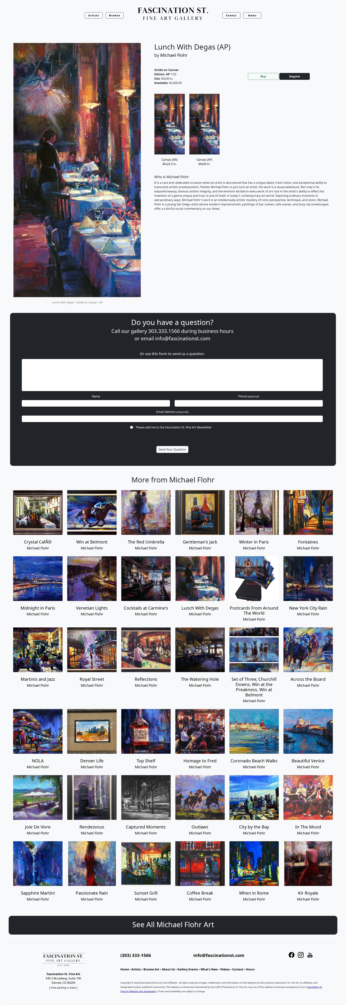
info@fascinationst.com (182, 338)
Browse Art (151, 969)
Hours (250, 969)
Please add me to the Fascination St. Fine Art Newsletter (174, 427)
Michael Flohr (174, 55)
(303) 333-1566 (135, 955)
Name (96, 396)
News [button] (252, 15)
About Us (168, 969)
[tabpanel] (241, 155)
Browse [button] (114, 15)
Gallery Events (188, 969)
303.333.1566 (164, 330)
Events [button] (231, 15)
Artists (136, 969)
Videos (225, 969)
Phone (248, 396)
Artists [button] (93, 15)
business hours (215, 330)
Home (124, 969)
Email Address (172, 412)
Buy (263, 76)
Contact (237, 969)
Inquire (294, 76)
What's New (209, 969)
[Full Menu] (173, 14)
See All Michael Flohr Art (173, 924)
